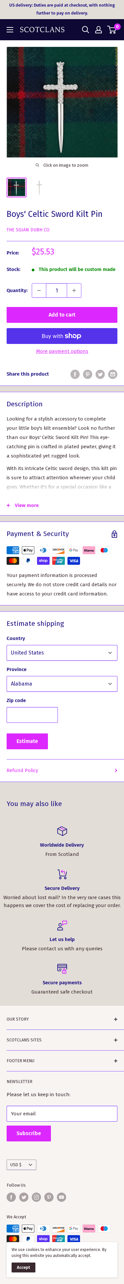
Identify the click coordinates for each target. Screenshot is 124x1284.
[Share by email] (112, 374)
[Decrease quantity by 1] (39, 290)
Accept (23, 1267)
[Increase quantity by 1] (74, 290)
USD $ (15, 1164)
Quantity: (17, 290)
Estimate (27, 741)
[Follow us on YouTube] (61, 1197)
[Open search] (85, 29)
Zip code (16, 700)
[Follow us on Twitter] (23, 1197)
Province (16, 669)
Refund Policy (22, 770)
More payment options (62, 351)
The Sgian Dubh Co (28, 230)
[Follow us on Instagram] (36, 1197)
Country (16, 638)
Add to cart (62, 315)
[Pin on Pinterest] (87, 374)
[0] (112, 30)
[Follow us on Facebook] (11, 1197)
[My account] (98, 29)
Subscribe (29, 1133)
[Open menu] (10, 29)
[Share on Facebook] (75, 374)
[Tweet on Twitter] (100, 374)
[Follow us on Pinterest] (49, 1197)
